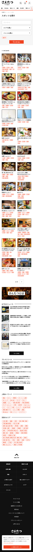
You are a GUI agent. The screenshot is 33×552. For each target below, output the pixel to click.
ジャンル (8, 490)
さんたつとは (16, 498)
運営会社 (16, 509)
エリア (24, 485)
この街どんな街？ (8, 479)
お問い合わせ (16, 524)
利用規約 (16, 516)
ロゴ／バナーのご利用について (16, 513)
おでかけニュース (8, 485)
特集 (8, 474)
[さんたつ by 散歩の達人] (7, 3)
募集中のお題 (25, 464)
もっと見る (16, 388)
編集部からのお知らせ (16, 506)
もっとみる (16, 353)
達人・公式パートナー (25, 479)
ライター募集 (16, 502)
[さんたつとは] (16, 293)
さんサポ (25, 469)
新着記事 (8, 464)
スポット (25, 474)
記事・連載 (8, 469)
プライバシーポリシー (16, 520)
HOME (3, 12)
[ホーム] (2, 8)
